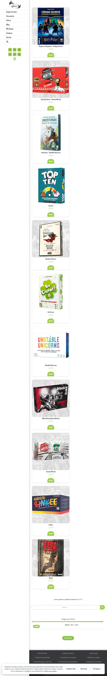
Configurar (97, 669)
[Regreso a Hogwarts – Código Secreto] (50, 26)
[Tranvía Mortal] (50, 451)
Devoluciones (42, 653)
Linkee (51, 525)
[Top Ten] (50, 185)
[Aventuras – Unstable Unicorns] (50, 132)
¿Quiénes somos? (68, 653)
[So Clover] (50, 292)
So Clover (51, 312)
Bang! (51, 578)
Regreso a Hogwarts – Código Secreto (51, 46)
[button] (14, 42)
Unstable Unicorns (51, 365)
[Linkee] (50, 504)
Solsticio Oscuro (51, 259)
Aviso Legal (93, 653)
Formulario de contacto (68, 657)
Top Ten (50, 206)
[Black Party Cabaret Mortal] (50, 398)
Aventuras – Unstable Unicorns (50, 153)
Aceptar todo (71, 669)
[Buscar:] (65, 607)
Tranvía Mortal (50, 472)
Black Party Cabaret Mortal (50, 418)
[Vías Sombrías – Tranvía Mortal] (50, 79)
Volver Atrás (68, 638)
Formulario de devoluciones (68, 662)
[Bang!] (50, 557)
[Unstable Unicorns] (50, 345)
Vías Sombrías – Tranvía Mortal (51, 99)
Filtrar (36, 626)
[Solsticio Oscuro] (50, 238)
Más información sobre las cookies (42, 663)
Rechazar (84, 669)
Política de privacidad (43, 657)
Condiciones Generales (93, 662)
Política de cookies (94, 657)
